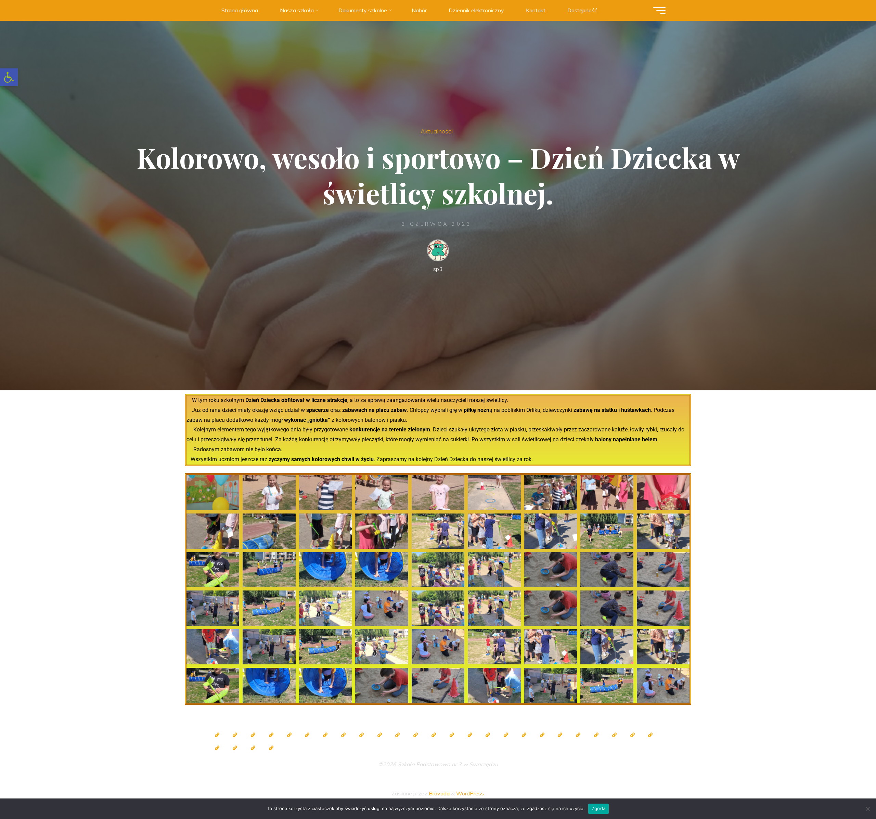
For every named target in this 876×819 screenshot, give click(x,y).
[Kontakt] (253, 747)
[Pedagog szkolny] (361, 734)
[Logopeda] (433, 734)
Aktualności (437, 131)
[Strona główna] (216, 734)
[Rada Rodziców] (487, 734)
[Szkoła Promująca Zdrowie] (506, 734)
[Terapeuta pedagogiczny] (415, 734)
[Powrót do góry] (849, 792)
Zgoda (598, 808)
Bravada (438, 793)
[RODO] (542, 734)
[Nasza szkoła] (235, 734)
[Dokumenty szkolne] (578, 734)
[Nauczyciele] (325, 734)
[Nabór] (216, 747)
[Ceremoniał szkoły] (271, 734)
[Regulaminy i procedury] (632, 734)
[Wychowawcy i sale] (469, 734)
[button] (9, 77)
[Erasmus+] (523, 734)
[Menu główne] (659, 10)
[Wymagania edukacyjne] (614, 734)
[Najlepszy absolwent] (560, 734)
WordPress (470, 793)
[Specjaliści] (343, 734)
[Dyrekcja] (307, 734)
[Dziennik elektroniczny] (253, 734)
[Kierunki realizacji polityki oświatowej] (650, 734)
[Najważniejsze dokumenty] (596, 734)
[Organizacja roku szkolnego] (289, 734)
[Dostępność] (271, 747)
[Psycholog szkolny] (397, 734)
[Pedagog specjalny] (451, 734)
